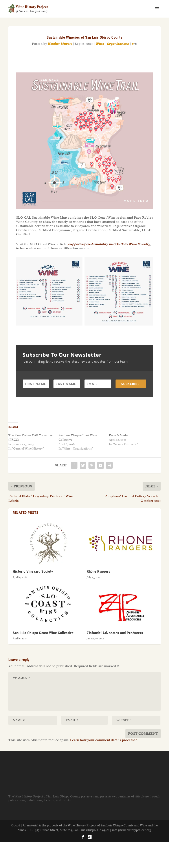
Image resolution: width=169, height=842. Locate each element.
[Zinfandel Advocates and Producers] (121, 604)
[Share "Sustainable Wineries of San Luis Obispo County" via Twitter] (83, 465)
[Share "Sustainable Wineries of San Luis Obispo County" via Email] (100, 465)
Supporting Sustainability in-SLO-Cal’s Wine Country (109, 244)
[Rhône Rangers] (121, 543)
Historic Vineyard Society (33, 571)
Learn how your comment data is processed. (104, 740)
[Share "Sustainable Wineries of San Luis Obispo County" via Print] (109, 465)
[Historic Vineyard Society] (47, 543)
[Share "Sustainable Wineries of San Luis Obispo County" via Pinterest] (91, 465)
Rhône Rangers (98, 571)
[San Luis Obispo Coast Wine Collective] (47, 604)
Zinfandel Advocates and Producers (115, 633)
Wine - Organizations (112, 43)
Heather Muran (60, 43)
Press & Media (118, 435)
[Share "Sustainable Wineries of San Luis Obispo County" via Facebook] (74, 465)
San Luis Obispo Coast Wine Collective (43, 633)
